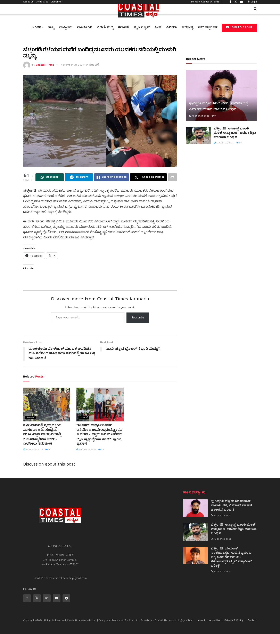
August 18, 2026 (34, 450)
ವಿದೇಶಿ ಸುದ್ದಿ (105, 27)
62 (240, 143)
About (201, 620)
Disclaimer (57, 2)
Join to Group (241, 27)
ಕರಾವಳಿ (123, 27)
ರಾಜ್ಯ (51, 27)
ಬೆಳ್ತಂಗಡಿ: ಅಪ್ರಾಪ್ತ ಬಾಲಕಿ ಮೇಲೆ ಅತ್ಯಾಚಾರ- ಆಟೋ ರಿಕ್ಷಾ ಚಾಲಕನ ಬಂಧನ (235, 133)
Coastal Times (45, 65)
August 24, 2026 (200, 116)
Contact (252, 620)
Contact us (42, 2)
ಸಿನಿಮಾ (171, 27)
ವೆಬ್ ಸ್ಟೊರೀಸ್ (208, 27)
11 (49, 450)
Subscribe (137, 318)
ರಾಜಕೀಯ (84, 27)
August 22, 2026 (225, 143)
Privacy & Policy (233, 620)
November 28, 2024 (72, 65)
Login (253, 2)
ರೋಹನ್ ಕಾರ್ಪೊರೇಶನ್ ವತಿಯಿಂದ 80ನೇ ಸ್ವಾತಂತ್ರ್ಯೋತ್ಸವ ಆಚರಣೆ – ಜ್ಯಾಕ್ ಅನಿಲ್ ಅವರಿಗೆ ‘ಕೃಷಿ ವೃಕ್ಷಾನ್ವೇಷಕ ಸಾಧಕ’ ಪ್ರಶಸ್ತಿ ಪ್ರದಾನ (99, 435)
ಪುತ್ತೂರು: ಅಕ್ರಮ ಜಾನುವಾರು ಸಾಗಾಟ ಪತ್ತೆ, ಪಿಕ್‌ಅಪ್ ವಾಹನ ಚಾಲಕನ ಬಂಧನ (218, 107)
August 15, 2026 (87, 450)
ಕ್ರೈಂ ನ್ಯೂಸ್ (142, 27)
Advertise (214, 620)
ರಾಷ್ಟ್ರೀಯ (66, 27)
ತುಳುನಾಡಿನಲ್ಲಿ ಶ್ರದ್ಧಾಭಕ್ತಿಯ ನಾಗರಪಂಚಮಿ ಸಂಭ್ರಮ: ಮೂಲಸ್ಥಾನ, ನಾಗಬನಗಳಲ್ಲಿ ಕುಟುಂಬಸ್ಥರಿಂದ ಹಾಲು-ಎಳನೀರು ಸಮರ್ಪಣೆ (42, 435)
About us (28, 2)
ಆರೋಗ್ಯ (187, 27)
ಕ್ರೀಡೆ (158, 27)
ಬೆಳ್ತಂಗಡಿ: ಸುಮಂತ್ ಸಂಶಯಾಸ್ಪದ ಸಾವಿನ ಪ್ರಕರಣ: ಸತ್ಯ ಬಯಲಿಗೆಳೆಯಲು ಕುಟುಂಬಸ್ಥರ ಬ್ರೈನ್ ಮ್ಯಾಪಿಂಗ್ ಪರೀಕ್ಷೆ (231, 557)
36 (102, 450)
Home (36, 27)
